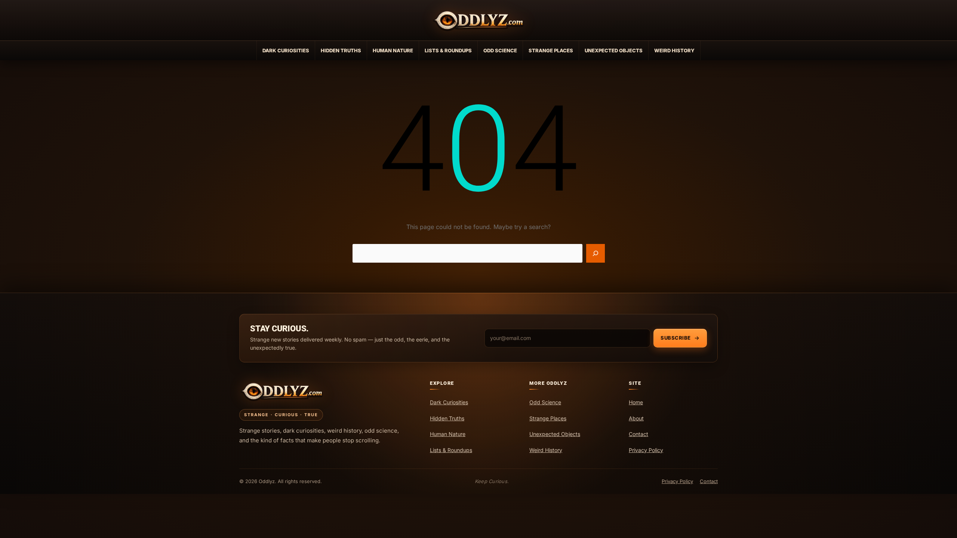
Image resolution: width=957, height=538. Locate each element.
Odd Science (500, 50)
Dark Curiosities (285, 50)
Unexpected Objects (614, 50)
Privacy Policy (677, 481)
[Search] (595, 253)
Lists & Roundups (448, 50)
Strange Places (551, 50)
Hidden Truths (341, 50)
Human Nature (393, 50)
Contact (709, 481)
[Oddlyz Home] (478, 20)
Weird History (674, 50)
